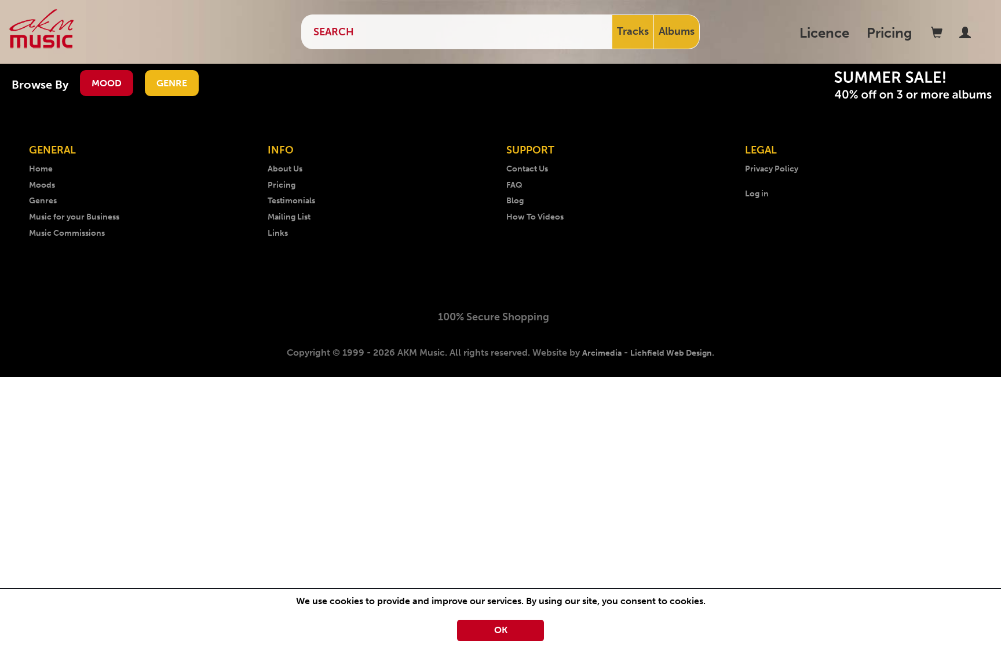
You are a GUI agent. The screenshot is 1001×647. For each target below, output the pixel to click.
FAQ (514, 185)
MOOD (107, 83)
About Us (285, 169)
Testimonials (291, 201)
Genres (43, 201)
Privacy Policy (771, 169)
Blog (515, 201)
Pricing (889, 32)
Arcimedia (602, 353)
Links (278, 233)
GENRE (171, 83)
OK (500, 629)
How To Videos (535, 217)
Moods (42, 185)
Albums (677, 31)
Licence (824, 32)
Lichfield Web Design (671, 353)
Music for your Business (74, 217)
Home (41, 169)
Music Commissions (67, 233)
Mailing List (289, 217)
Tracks (633, 31)
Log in (757, 194)
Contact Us (527, 169)
